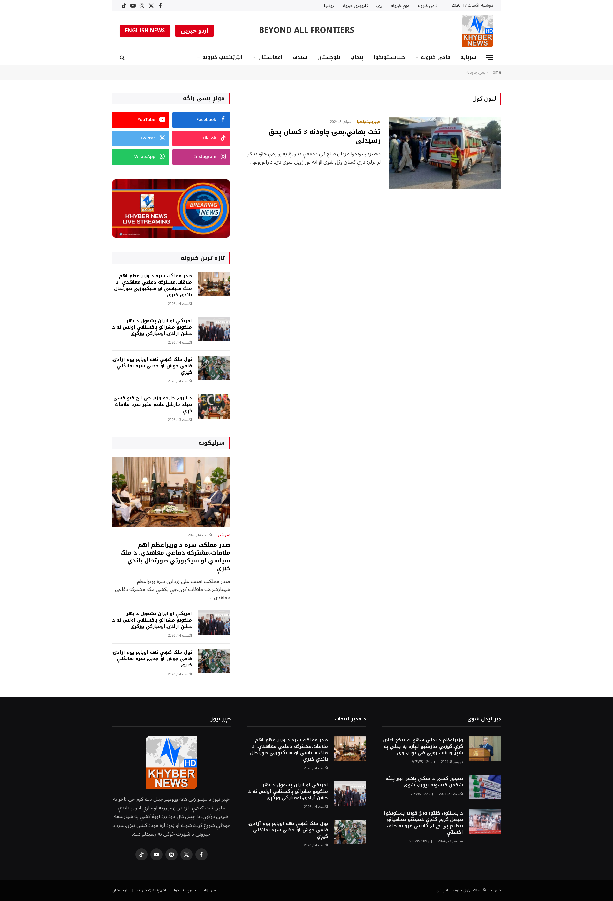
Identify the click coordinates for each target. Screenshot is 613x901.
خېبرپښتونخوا (389, 57)
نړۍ (379, 5)
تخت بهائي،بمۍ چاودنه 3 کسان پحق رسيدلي (325, 136)
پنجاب (356, 57)
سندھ (300, 57)
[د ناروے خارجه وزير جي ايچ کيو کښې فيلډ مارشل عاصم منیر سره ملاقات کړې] (214, 406)
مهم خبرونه (400, 5)
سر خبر (224, 535)
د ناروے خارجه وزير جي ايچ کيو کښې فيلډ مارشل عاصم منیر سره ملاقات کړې (152, 404)
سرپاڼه (468, 57)
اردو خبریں (194, 31)
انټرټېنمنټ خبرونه (222, 57)
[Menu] (489, 57)
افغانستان (270, 57)
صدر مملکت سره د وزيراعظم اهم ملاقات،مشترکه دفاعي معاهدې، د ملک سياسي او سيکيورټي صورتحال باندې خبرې (153, 285)
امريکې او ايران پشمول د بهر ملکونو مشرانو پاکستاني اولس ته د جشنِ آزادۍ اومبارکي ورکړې (152, 327)
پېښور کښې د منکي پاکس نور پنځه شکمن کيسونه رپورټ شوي (424, 782)
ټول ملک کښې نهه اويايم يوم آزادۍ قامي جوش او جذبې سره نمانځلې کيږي (152, 366)
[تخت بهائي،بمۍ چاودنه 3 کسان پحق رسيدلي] (445, 153)
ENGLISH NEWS (145, 30)
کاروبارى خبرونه (355, 5)
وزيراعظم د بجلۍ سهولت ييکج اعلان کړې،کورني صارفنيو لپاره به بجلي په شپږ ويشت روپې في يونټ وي (422, 746)
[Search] (123, 57)
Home (495, 72)
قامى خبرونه (428, 5)
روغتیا (329, 5)
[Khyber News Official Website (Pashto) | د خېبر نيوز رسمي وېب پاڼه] (477, 30)
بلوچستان (328, 57)
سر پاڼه (210, 890)
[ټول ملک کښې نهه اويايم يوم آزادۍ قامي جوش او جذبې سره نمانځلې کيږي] (214, 368)
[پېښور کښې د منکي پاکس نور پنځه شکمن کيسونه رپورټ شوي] (485, 787)
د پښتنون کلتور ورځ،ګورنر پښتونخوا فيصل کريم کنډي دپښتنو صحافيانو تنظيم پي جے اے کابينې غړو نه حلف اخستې (423, 823)
